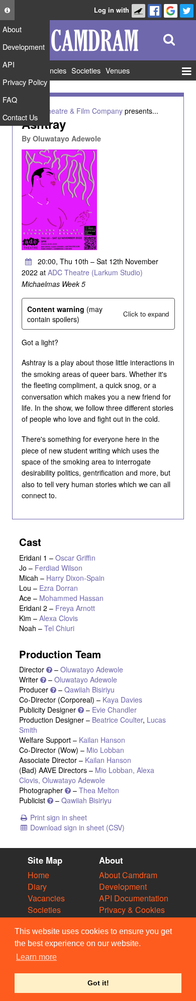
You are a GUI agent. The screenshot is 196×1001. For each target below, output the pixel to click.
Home (38, 875)
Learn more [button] (36, 957)
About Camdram (128, 875)
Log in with (111, 10)
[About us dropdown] (7, 10)
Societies (44, 909)
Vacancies (46, 898)
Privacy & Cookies (132, 909)
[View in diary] (29, 261)
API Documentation (133, 898)
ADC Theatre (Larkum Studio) (95, 272)
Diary (37, 886)
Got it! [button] (98, 983)
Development (123, 886)
